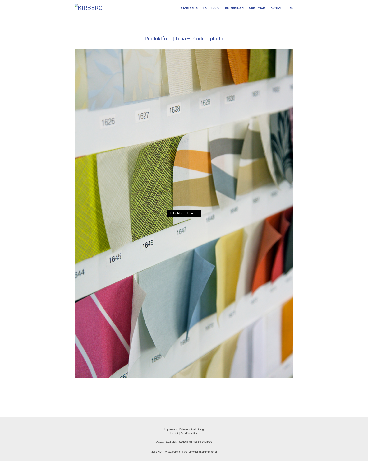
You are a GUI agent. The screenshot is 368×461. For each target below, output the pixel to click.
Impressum (170, 429)
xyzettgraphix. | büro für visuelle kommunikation (191, 451)
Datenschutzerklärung (191, 429)
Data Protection (189, 433)
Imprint (174, 433)
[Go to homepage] (89, 8)
